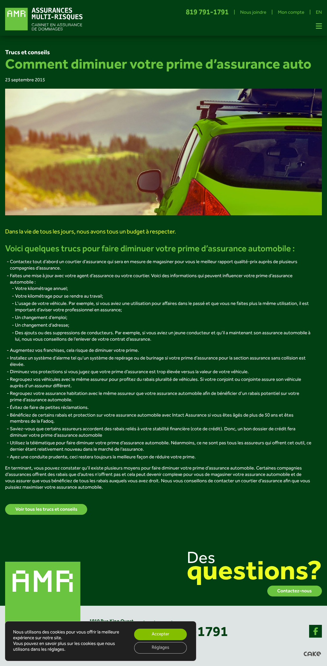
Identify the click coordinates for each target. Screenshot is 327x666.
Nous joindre (253, 13)
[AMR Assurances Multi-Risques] (43, 599)
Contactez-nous (294, 591)
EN (319, 13)
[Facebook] (315, 631)
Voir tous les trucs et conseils (46, 509)
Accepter (160, 634)
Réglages (160, 648)
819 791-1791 (207, 13)
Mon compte (291, 13)
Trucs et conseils (27, 52)
